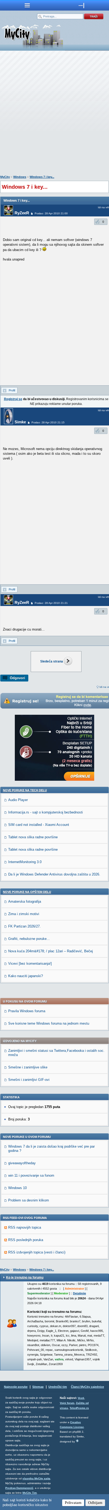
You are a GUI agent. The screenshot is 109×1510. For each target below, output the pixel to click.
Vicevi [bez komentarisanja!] (30, 963)
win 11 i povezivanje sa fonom (31, 1175)
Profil (12, 390)
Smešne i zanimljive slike (27, 1067)
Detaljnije (79, 1293)
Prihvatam (73, 1502)
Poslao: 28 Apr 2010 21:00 (51, 213)
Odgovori (17, 678)
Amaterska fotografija (24, 901)
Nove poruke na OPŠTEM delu (27, 891)
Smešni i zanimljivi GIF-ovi (28, 1080)
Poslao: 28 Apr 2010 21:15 (48, 422)
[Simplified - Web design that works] (77, 1440)
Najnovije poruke (16, 1386)
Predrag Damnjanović (19, 1488)
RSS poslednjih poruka (25, 1240)
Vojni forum (67, 1403)
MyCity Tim (29, 1492)
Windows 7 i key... (42, 176)
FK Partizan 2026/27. (24, 926)
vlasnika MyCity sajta (36, 1478)
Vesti (81, 1398)
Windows (19, 176)
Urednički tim (57, 1386)
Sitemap (38, 1386)
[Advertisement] (54, 114)
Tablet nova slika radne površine (33, 837)
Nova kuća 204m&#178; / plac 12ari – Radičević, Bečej (50, 951)
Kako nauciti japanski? (25, 976)
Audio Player (18, 800)
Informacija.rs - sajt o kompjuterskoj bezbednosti (45, 812)
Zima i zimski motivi (23, 914)
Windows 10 (17, 1188)
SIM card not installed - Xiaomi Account (38, 825)
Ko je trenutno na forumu (24, 1277)
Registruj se (13, 399)
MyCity (5, 176)
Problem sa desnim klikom (28, 1200)
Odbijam (95, 1502)
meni (27, 5)
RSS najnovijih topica (24, 1227)
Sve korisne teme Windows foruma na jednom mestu (48, 1023)
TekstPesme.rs (79, 1408)
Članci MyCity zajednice (87, 1386)
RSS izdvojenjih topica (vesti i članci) (36, 1252)
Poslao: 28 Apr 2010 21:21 (51, 603)
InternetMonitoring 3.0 (25, 862)
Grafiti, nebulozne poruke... (29, 939)
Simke (20, 422)
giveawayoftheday (22, 1163)
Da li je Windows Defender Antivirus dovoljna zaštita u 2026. (54, 874)
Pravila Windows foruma (26, 1011)
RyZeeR (22, 213)
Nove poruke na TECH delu (25, 790)
